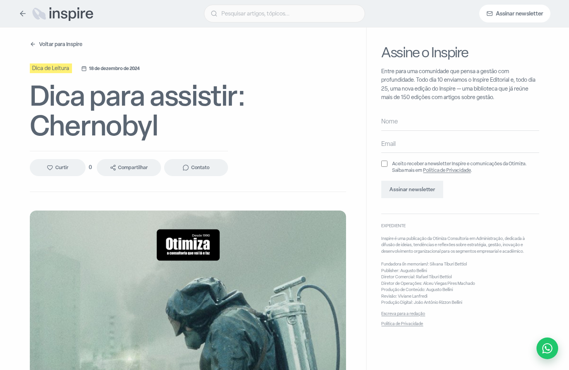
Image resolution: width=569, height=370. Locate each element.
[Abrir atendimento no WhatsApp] (547, 348)
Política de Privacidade (447, 170)
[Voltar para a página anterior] (23, 13)
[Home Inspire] (62, 13)
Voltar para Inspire (60, 44)
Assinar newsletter (412, 189)
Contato (200, 167)
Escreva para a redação (403, 313)
